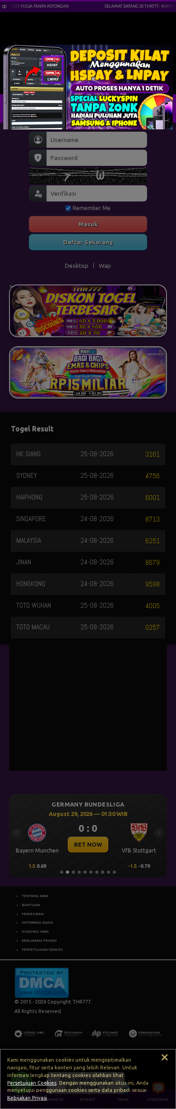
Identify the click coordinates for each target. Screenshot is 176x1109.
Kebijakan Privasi (27, 1097)
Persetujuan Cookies (31, 1083)
